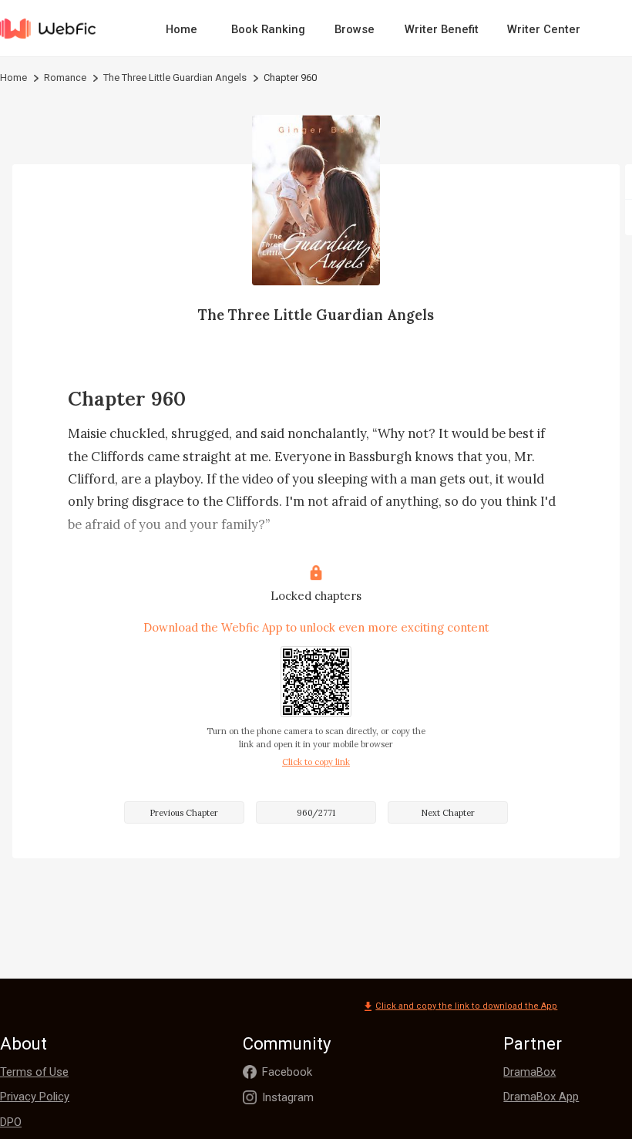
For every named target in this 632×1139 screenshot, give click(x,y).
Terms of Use (34, 1072)
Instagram (288, 1097)
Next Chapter (448, 812)
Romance (65, 77)
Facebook (287, 1072)
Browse (354, 29)
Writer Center (543, 29)
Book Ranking (268, 29)
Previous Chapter (184, 812)
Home (181, 29)
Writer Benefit (442, 29)
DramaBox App (541, 1097)
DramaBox (529, 1072)
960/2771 (316, 812)
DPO (11, 1122)
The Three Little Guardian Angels (175, 77)
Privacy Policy (34, 1097)
